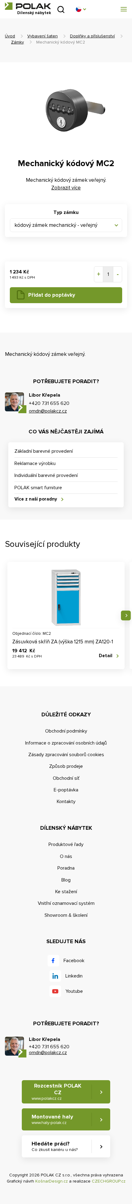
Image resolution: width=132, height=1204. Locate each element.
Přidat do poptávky (51, 295)
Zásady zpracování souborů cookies (66, 755)
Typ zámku (66, 212)
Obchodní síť (66, 778)
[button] (81, 9)
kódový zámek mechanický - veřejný (55, 225)
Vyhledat (61, 9)
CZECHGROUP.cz (109, 1181)
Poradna (66, 868)
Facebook (74, 961)
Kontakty (66, 801)
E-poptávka (66, 790)
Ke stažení (66, 892)
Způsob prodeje (66, 766)
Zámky (17, 42)
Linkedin (74, 976)
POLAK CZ (28, 6)
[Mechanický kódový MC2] (66, 106)
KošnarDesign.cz (51, 1181)
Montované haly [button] (52, 1119)
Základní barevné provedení (43, 451)
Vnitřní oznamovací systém (66, 903)
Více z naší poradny (35, 499)
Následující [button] (126, 615)
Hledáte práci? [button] (55, 1146)
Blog (66, 880)
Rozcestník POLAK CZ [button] (56, 1091)
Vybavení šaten (42, 36)
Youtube (74, 991)
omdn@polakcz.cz (48, 411)
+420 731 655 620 (49, 403)
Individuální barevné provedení (46, 475)
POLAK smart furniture (38, 488)
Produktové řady (66, 844)
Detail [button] (105, 655)
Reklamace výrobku (35, 463)
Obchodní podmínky (66, 731)
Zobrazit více (66, 188)
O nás (66, 856)
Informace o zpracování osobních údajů (66, 743)
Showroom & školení (66, 915)
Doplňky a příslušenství (92, 36)
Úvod (10, 36)
